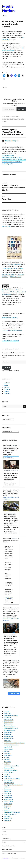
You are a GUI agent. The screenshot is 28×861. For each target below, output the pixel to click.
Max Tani (6, 774)
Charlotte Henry (8, 722)
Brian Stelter (7, 717)
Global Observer (8, 749)
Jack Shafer (7, 753)
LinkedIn (6, 391)
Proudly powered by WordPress (17, 858)
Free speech (12, 118)
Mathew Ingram (8, 772)
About (4, 831)
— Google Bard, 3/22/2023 (10, 317)
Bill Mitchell (7, 713)
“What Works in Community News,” (13, 268)
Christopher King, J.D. (12, 140)
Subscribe (21, 109)
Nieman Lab (7, 791)
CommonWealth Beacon (11, 728)
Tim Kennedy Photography (12, 812)
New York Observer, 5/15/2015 (13, 330)
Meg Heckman (8, 780)
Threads (6, 387)
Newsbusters (7, 789)
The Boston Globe (15, 276)
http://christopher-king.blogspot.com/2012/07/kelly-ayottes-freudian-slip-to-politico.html (14, 157)
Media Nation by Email (9, 853)
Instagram (7, 393)
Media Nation (8, 8)
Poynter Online (8, 799)
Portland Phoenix (14, 119)
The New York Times (8, 274)
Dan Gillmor (7, 734)
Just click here (6, 226)
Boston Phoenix (20, 118)
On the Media (8, 795)
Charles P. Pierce (8, 719)
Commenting (6, 838)
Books (4, 842)
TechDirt (6, 810)
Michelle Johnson (9, 782)
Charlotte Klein (8, 724)
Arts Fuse (6, 711)
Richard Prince (8, 803)
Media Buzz (7, 776)
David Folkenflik (8, 738)
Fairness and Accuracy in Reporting (14, 743)
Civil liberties (14, 116)
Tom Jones (7, 816)
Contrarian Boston (9, 730)
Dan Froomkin (8, 732)
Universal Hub (8, 818)
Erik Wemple (7, 740)
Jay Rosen (6, 757)
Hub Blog (6, 751)
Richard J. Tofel (8, 801)
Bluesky (6, 385)
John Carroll (7, 761)
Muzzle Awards (5, 119)
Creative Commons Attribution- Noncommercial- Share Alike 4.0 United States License (14, 292)
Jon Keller (6, 764)
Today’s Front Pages (10, 814)
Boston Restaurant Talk (11, 715)
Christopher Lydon (9, 726)
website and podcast (15, 264)
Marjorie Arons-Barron (10, 770)
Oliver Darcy (7, 793)
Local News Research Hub (11, 766)
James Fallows (8, 755)
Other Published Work (9, 846)
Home (4, 827)
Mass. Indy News (7, 849)
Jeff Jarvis (6, 759)
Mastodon (7, 389)
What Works (7, 820)
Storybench (7, 806)
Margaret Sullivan (9, 768)
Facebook (6, 383)
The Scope (7, 808)
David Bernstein (8, 736)
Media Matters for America (11, 778)
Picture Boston (8, 797)
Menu (4, 15)
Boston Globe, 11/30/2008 (11, 340)
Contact (4, 835)
